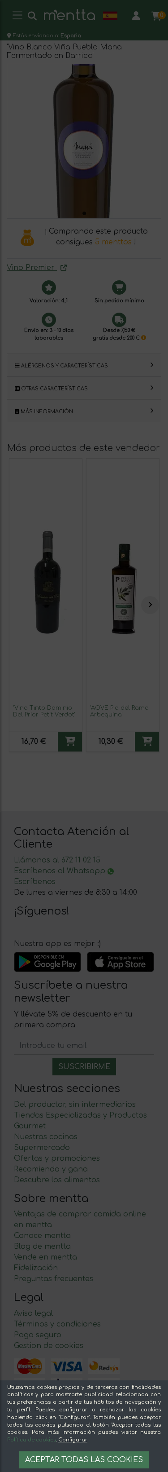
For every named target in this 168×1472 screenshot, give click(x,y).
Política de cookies (31, 1440)
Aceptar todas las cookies (84, 1460)
